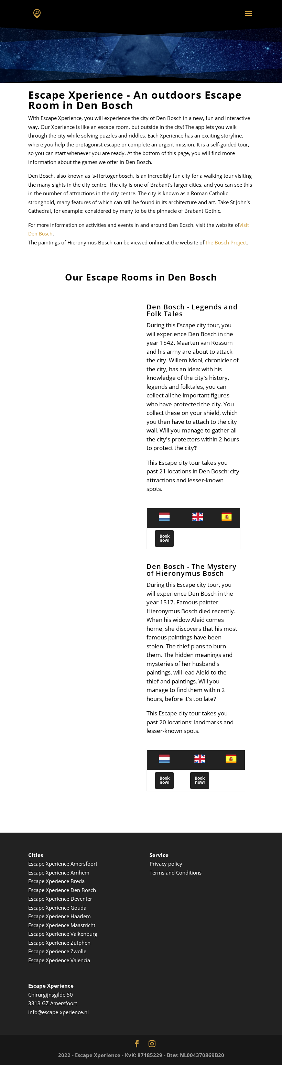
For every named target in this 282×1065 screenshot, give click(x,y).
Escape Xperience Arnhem (58, 872)
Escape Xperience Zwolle (57, 951)
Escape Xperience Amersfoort (62, 863)
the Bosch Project (226, 242)
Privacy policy (166, 863)
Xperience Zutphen (68, 942)
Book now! (165, 538)
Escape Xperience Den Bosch (62, 890)
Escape (37, 942)
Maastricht (82, 925)
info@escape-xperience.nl (58, 1012)
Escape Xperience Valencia (59, 960)
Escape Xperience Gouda (57, 907)
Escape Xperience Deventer (60, 898)
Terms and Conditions (176, 872)
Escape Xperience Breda (56, 881)
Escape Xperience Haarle (57, 916)
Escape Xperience (49, 925)
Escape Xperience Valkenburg (62, 933)
